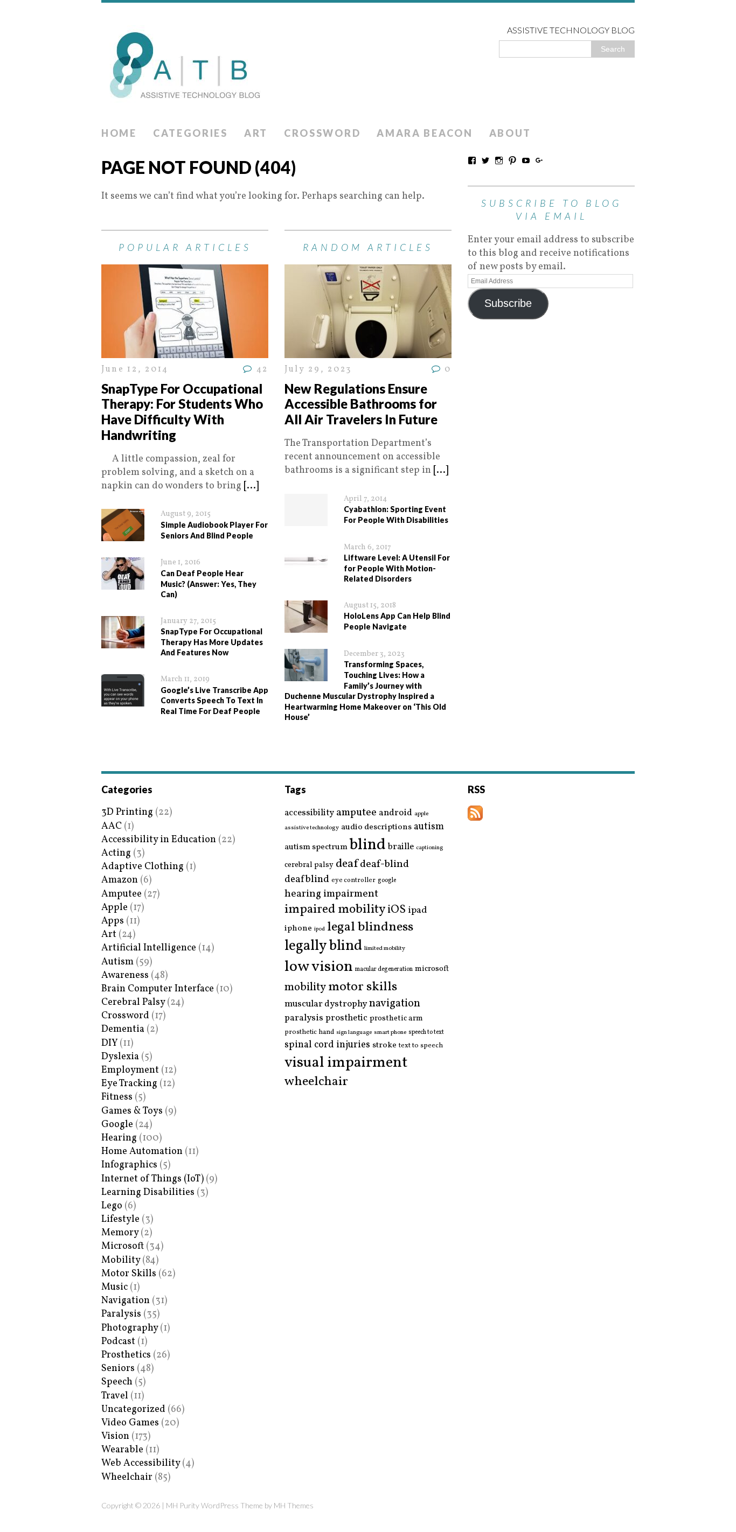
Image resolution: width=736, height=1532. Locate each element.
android (395, 813)
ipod (319, 929)
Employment (130, 1070)
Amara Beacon (425, 133)
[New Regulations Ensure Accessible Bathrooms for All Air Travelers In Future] (368, 351)
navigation (394, 1003)
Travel (114, 1396)
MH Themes (294, 1505)
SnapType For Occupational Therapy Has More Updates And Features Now (212, 642)
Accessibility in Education (158, 840)
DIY (109, 1043)
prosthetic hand (309, 1032)
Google (117, 1124)
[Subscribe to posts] (475, 814)
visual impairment (346, 1062)
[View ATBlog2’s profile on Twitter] (485, 160)
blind (368, 845)
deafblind (306, 879)
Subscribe (508, 303)
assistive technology (311, 828)
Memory (119, 1233)
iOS (396, 910)
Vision (115, 1436)
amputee (356, 813)
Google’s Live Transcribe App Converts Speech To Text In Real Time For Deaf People (214, 700)
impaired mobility (334, 909)
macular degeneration (384, 969)
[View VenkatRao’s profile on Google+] (539, 160)
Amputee (121, 894)
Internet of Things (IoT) (152, 1179)
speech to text (426, 1032)
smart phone (390, 1033)
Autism (117, 962)
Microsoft (122, 1246)
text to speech (421, 1046)
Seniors (118, 1368)
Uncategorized (133, 1409)
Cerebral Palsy (133, 1002)
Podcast (118, 1341)
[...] (251, 486)
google (387, 880)
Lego (111, 1206)
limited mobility (384, 949)
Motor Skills (128, 1274)
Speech (117, 1382)
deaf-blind (384, 864)
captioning (429, 848)
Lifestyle (120, 1219)
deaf (347, 864)
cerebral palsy (309, 865)
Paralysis (121, 1314)
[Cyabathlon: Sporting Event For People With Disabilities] (306, 519)
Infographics (129, 1165)
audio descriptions (376, 827)
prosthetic (346, 1018)
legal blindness (370, 927)
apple (421, 814)
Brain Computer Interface (157, 989)
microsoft (432, 969)
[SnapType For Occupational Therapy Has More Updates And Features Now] (122, 641)
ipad (417, 910)
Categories (190, 133)
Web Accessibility (140, 1463)
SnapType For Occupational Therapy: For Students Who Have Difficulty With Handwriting (182, 412)
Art (256, 133)
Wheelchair (126, 1477)
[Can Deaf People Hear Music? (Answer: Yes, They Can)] (122, 583)
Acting (116, 853)
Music (114, 1287)
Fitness (117, 1097)
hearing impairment (331, 894)
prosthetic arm (396, 1018)
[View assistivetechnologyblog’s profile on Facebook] (472, 160)
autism (429, 827)
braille (401, 847)
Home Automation (142, 1151)
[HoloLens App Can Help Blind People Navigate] (306, 626)
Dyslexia (120, 1057)
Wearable (122, 1450)
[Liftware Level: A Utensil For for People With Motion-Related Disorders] (306, 567)
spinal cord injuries (327, 1045)
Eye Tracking (129, 1083)
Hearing (119, 1138)
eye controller (353, 880)
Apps (112, 921)
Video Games (130, 1423)
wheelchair (316, 1081)
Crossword (322, 133)
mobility (305, 987)
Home (119, 133)
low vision (318, 967)
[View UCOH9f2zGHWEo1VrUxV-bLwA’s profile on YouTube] (526, 160)
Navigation (125, 1300)
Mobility (120, 1260)
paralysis (303, 1018)
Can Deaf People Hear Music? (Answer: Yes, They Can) (208, 584)
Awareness (125, 975)
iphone (298, 928)
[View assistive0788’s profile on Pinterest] (512, 160)
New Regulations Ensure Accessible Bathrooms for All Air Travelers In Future (361, 404)
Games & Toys (132, 1111)
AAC (111, 826)
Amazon (119, 880)
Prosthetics (126, 1355)
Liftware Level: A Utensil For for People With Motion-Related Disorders (397, 568)
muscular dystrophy (325, 1004)
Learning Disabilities (148, 1192)
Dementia (122, 1029)
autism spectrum (316, 847)
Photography (129, 1328)
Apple (114, 907)
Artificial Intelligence (148, 948)
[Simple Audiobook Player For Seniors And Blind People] (122, 534)
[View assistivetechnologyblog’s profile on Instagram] (499, 160)
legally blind (323, 946)
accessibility (309, 813)
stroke (384, 1045)
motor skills (362, 987)
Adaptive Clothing (142, 866)
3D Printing (127, 812)
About (510, 133)
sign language (354, 1033)
